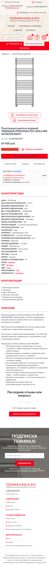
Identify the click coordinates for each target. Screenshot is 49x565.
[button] (12, 7)
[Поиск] (3, 37)
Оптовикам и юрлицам (30, 26)
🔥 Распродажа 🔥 (14, 44)
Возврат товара (13, 510)
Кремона (11, 262)
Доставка (11, 502)
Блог (9, 538)
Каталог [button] (11, 26)
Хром (9, 268)
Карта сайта (12, 522)
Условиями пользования (29, 470)
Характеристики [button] (10, 164)
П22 (17, 270)
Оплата (10, 506)
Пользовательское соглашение (19, 529)
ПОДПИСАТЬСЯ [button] (24, 463)
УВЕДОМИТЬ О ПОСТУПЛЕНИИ (24, 156)
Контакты (31, 30)
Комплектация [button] (39, 164)
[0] (44, 37)
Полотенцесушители (34, 44)
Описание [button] (25, 164)
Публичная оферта (14, 526)
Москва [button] (17, 171)
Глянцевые (19, 273)
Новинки (18, 30)
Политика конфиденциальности (19, 546)
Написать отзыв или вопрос (24, 414)
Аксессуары (24, 48)
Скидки (10, 542)
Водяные (9, 265)
